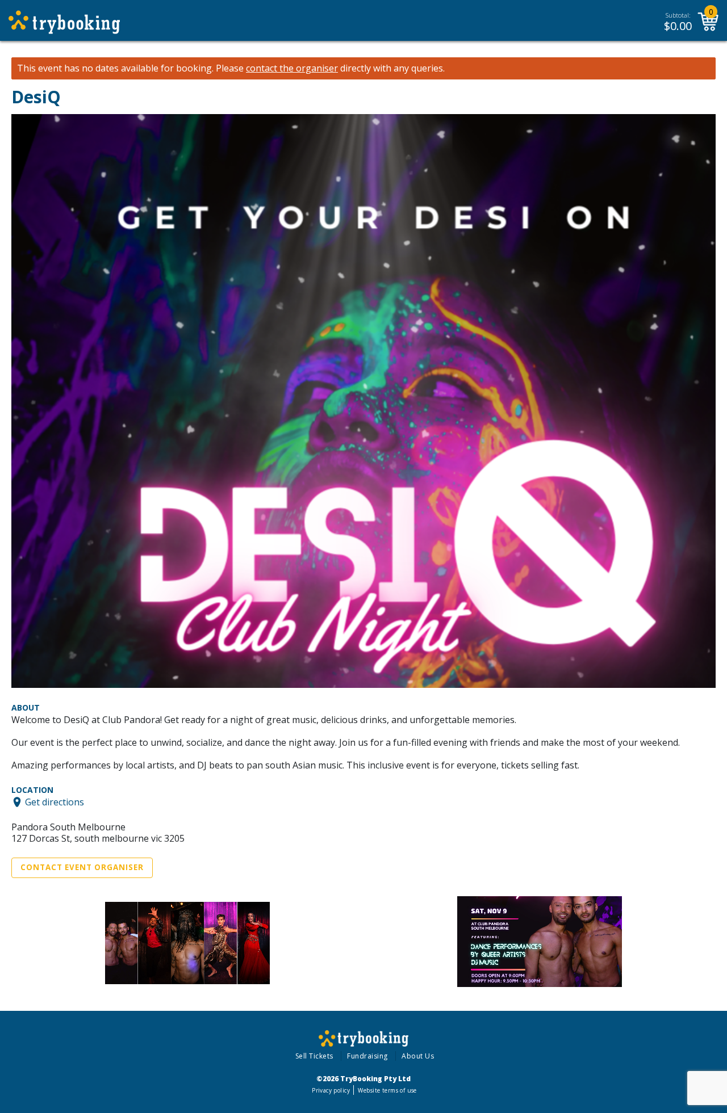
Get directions (54, 802)
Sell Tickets (314, 1056)
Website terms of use (387, 1090)
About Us (418, 1056)
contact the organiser (292, 68)
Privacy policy (331, 1090)
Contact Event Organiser (82, 867)
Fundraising (367, 1056)
